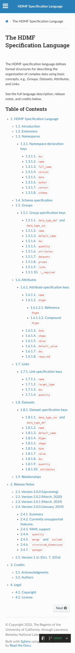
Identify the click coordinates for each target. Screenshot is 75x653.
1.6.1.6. (41, 346)
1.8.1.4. (35, 438)
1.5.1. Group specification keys (42, 212)
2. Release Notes (22, 484)
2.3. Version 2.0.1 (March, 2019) (38, 502)
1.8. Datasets (25, 402)
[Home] (7, 21)
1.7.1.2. (39, 384)
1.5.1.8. (36, 261)
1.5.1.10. (40, 272)
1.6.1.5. (35, 341)
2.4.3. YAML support (35, 529)
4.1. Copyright (25, 592)
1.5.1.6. (39, 251)
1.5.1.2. (34, 230)
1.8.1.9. (37, 464)
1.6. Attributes (25, 280)
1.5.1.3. (40, 236)
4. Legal (15, 585)
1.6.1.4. (35, 335)
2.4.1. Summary (31, 514)
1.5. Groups (23, 205)
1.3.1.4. (37, 172)
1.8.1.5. (35, 443)
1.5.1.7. (37, 256)
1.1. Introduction (27, 126)
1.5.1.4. (34, 241)
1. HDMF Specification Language (34, 119)
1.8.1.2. (34, 427)
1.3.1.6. (36, 182)
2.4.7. (32, 549)
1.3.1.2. (34, 161)
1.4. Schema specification (33, 200)
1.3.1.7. (37, 187)
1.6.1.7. (34, 351)
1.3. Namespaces (27, 136)
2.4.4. (32, 534)
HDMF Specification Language (40, 6)
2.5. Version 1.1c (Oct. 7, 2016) (37, 557)
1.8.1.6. (34, 448)
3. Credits (17, 565)
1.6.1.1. (34, 294)
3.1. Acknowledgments (32, 572)
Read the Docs (20, 645)
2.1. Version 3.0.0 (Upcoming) (36, 492)
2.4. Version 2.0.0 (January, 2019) (39, 506)
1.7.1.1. (34, 379)
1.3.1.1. (34, 156)
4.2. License (23, 597)
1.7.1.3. (34, 389)
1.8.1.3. (40, 433)
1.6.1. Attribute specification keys (44, 287)
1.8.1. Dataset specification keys (44, 410)
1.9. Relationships (28, 477)
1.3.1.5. (34, 177)
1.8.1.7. (35, 453)
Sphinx (26, 641)
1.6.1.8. (37, 356)
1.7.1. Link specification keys (41, 371)
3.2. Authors (24, 577)
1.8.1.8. (34, 459)
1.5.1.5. (37, 246)
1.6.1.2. (35, 300)
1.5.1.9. (35, 267)
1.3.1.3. (38, 166)
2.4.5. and (42, 539)
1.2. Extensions (26, 131)
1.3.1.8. (36, 192)
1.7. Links (22, 364)
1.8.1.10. (40, 469)
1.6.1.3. (34, 330)
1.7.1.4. (37, 394)
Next (60, 608)
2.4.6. (42, 544)
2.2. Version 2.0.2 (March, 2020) (38, 497)
